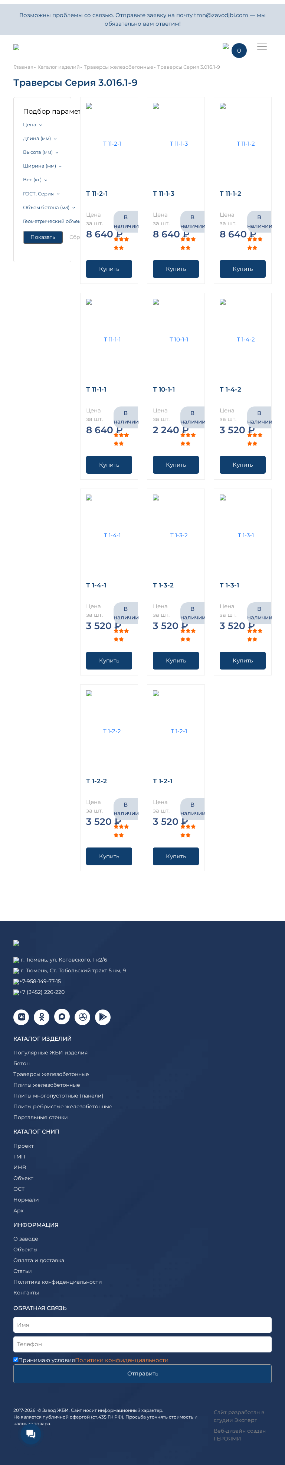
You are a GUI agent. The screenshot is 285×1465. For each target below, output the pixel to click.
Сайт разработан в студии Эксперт (239, 1416)
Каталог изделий (42, 1038)
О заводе (25, 1238)
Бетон (21, 1063)
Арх (18, 1210)
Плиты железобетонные (46, 1085)
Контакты (26, 1292)
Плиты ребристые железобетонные (62, 1106)
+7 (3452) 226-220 (42, 992)
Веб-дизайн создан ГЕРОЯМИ (240, 1434)
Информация (36, 1224)
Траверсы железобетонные (51, 1074)
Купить (109, 268)
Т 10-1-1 (164, 389)
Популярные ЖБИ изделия (50, 1052)
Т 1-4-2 (230, 389)
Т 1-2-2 (96, 781)
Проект (23, 1145)
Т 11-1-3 (163, 193)
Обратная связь (40, 1308)
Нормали (26, 1199)
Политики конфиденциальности (121, 1360)
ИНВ (19, 1167)
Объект (23, 1178)
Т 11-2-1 (97, 193)
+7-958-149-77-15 (40, 981)
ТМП (19, 1156)
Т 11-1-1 (96, 389)
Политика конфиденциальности (57, 1281)
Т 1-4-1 (96, 585)
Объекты (25, 1249)
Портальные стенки (40, 1117)
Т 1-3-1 (229, 585)
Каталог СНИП (36, 1131)
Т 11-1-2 (230, 193)
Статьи (22, 1271)
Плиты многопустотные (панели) (58, 1095)
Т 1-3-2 (163, 585)
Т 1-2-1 (162, 781)
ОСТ (18, 1189)
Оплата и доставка (38, 1260)
